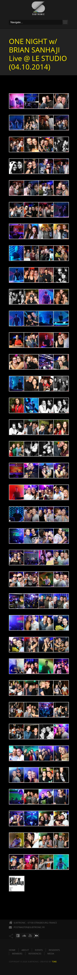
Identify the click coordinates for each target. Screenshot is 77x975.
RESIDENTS (54, 949)
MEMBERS (17, 953)
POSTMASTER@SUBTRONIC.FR (29, 927)
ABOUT (25, 949)
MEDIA (50, 953)
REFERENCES (34, 953)
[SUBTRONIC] (38, 9)
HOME (12, 949)
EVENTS (39, 949)
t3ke (54, 961)
